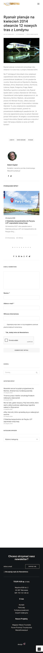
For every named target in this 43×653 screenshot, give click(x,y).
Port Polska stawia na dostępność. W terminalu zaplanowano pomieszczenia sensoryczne (21, 223)
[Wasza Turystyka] (12, 4)
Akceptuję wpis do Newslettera (16, 572)
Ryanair (30, 140)
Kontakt (21, 605)
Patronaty (21, 607)
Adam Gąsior (34, 34)
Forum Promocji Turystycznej (21, 627)
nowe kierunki (21, 140)
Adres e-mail (9, 303)
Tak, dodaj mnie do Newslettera (17, 332)
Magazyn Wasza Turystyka (21, 625)
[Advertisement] (21, 469)
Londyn (12, 140)
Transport (21, 34)
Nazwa (7, 293)
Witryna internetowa (11, 314)
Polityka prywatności (21, 610)
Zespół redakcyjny (21, 613)
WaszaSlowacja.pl (21, 630)
